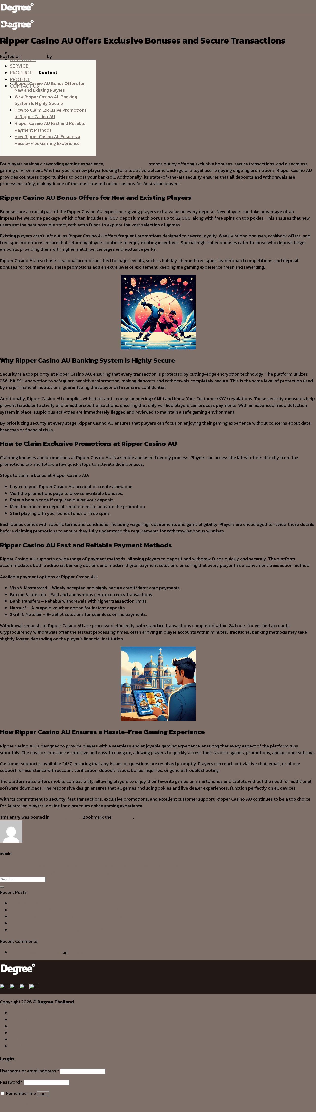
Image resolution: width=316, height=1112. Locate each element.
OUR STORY (23, 1019)
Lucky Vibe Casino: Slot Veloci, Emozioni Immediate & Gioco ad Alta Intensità (88, 910)
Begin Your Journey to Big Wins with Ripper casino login (56, 872)
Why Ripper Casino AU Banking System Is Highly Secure (46, 100)
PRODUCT (21, 72)
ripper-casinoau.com (126, 163)
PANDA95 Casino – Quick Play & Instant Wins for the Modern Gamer (78, 916)
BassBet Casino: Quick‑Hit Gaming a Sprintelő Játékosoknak (71, 930)
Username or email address (29, 1070)
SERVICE (19, 66)
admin (59, 56)
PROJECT (20, 79)
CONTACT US (24, 1046)
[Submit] (2, 887)
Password (11, 1082)
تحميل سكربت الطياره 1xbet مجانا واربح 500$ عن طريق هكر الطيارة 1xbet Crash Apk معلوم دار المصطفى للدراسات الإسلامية (117, 865)
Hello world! (81, 952)
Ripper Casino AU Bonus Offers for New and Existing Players (50, 86)
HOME (17, 1012)
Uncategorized (12, 24)
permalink (123, 817)
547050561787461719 (32, 903)
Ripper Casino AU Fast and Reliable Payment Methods (50, 126)
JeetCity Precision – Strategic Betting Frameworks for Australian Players (83, 923)
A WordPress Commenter (35, 952)
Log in (43, 1093)
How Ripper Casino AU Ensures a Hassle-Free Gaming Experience (47, 140)
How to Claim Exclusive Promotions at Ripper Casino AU (51, 113)
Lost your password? (21, 1104)
